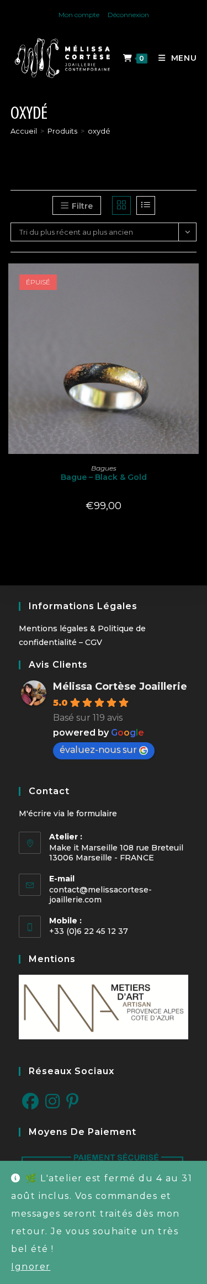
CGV (93, 642)
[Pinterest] (72, 1102)
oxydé (99, 130)
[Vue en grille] (121, 205)
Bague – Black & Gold (104, 477)
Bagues (103, 468)
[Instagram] (52, 1102)
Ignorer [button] (31, 1266)
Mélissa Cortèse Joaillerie (120, 686)
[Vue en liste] (145, 205)
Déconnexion (128, 14)
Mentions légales (53, 628)
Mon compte (79, 14)
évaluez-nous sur (98, 749)
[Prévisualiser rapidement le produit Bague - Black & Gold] (193, 283)
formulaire (96, 813)
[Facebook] (30, 1102)
